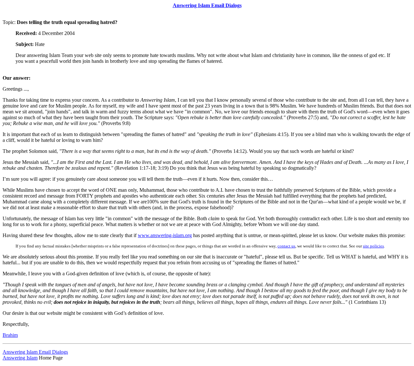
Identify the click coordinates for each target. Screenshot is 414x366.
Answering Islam (20, 357)
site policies (373, 246)
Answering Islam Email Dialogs (35, 352)
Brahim (10, 335)
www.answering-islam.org (165, 235)
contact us (286, 246)
